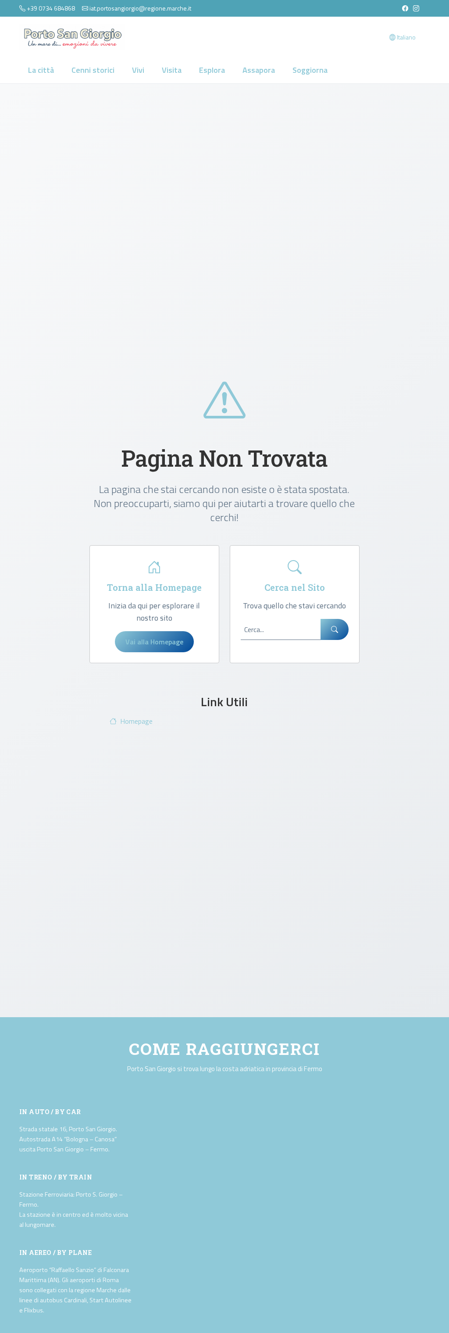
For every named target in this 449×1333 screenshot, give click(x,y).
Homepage (136, 721)
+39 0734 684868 (51, 8)
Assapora (258, 70)
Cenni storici (92, 70)
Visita (172, 70)
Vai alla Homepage (154, 641)
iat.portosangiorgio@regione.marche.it (140, 8)
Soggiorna (310, 70)
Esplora (212, 70)
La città (41, 70)
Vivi (138, 70)
